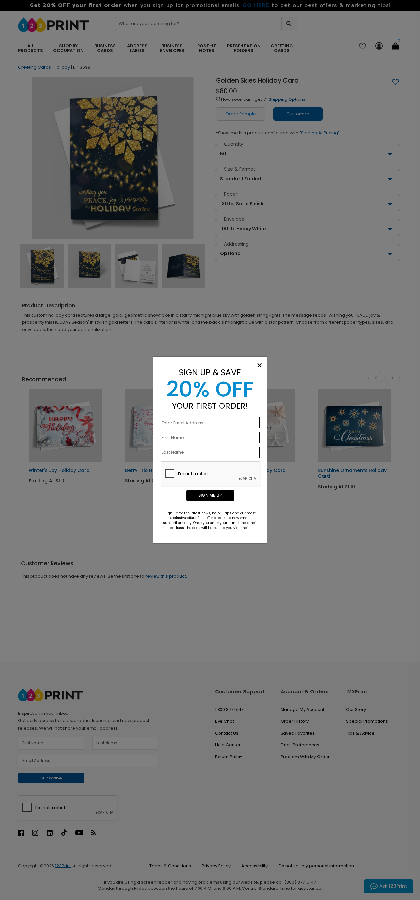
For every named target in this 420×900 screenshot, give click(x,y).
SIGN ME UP (210, 495)
